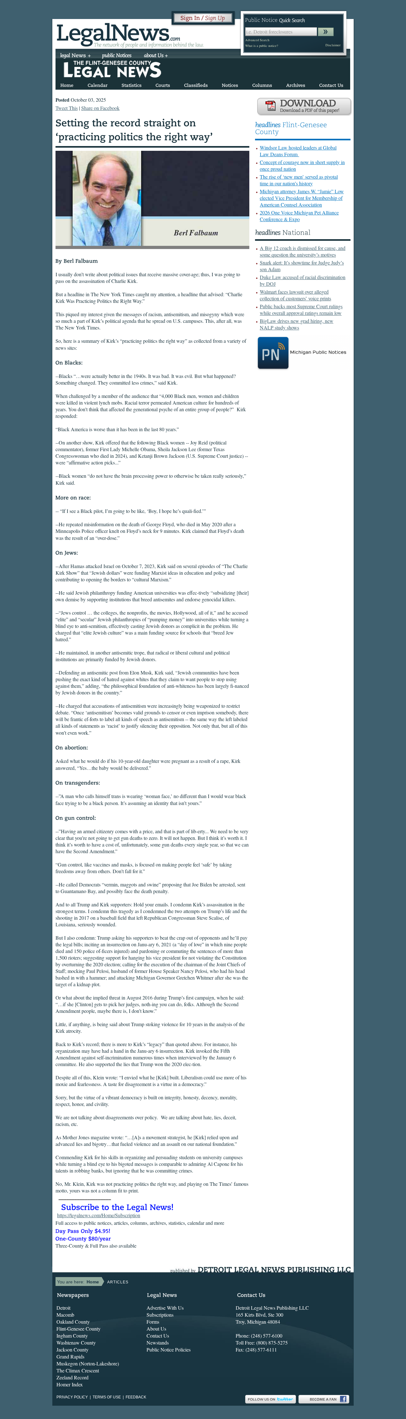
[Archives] (295, 84)
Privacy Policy (72, 1397)
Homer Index (69, 1384)
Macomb (65, 1314)
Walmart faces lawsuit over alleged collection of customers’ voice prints (295, 295)
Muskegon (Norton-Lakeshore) (87, 1363)
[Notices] (230, 84)
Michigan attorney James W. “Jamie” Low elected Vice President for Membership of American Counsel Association (302, 198)
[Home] (67, 84)
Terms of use (107, 1397)
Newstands (158, 1342)
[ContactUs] (331, 84)
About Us (156, 1328)
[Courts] (162, 84)
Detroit (63, 1307)
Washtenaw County (76, 1342)
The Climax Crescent (77, 1370)
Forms (153, 1321)
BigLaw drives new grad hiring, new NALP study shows (296, 324)
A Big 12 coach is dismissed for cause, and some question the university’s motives (302, 251)
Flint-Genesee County (78, 1328)
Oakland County (73, 1321)
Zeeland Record (72, 1377)
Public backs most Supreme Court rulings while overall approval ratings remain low (301, 309)
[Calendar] (98, 84)
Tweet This (67, 108)
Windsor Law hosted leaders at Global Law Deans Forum (298, 150)
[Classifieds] (196, 84)
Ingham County (72, 1335)
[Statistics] (131, 84)
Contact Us (158, 1335)
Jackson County (72, 1349)
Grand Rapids (70, 1356)
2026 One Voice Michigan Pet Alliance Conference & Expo (299, 215)
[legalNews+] (76, 56)
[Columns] (262, 84)
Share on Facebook (100, 108)
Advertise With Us (165, 1307)
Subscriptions (160, 1314)
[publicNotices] (117, 56)
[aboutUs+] (156, 56)
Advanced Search (257, 40)
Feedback (136, 1397)
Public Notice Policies (169, 1349)
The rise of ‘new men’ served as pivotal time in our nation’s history (299, 180)
